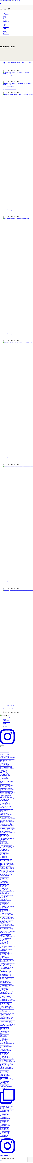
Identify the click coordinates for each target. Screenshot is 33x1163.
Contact (5, 726)
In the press (6, 720)
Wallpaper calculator (8, 717)
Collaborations (6, 722)
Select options (10, 75)
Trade (4, 719)
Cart (1, 9)
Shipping (5, 724)
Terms (4, 723)
